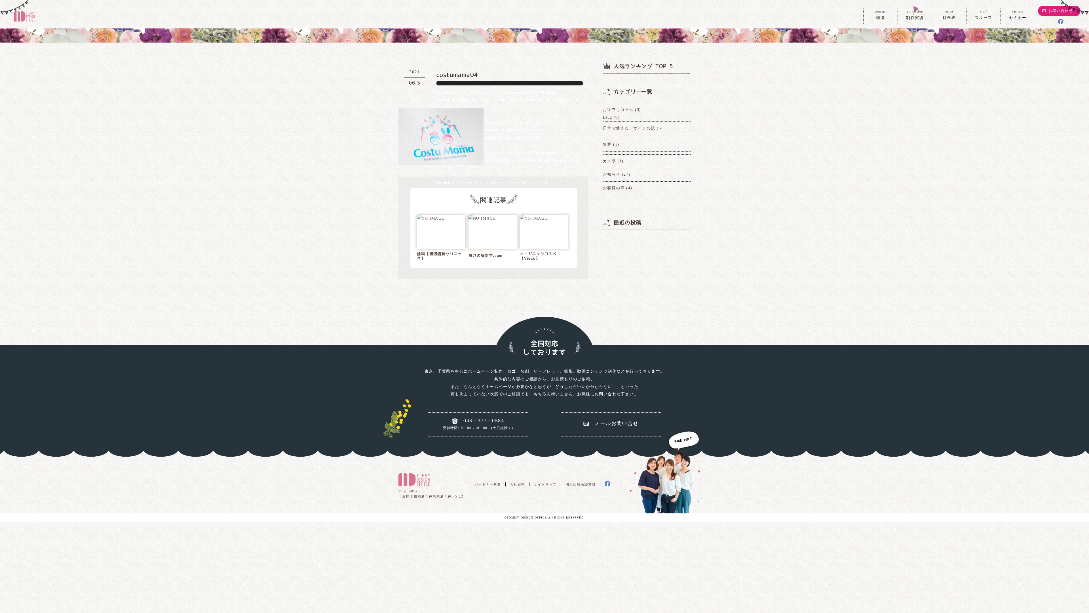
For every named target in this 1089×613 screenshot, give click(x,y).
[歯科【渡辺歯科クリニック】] (430, 218)
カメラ (609, 161)
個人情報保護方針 (580, 484)
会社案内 (517, 484)
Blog (607, 117)
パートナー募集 (487, 484)
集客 (607, 144)
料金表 (949, 15)
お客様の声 (614, 188)
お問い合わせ (1060, 11)
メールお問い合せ (616, 423)
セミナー (1018, 15)
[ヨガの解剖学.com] (482, 218)
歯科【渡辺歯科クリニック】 (439, 256)
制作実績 (915, 15)
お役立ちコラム (618, 110)
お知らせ (612, 174)
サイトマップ (545, 484)
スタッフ (983, 15)
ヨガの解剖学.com (485, 255)
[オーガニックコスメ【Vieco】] (533, 218)
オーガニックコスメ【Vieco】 (538, 256)
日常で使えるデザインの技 (629, 128)
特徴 (880, 15)
